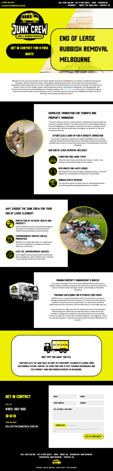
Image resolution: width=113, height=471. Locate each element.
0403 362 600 (68, 89)
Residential (103, 3)
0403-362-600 (16, 409)
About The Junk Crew (88, 5)
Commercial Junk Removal (50, 457)
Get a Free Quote (82, 3)
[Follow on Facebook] (7, 415)
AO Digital (74, 467)
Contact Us (105, 5)
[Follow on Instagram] (10, 415)
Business (72, 5)
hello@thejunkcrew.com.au (22, 426)
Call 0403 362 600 (66, 3)
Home (94, 3)
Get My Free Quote (94, 436)
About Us (64, 455)
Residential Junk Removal (81, 455)
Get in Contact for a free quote (29, 51)
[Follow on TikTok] (14, 415)
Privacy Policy (60, 467)
